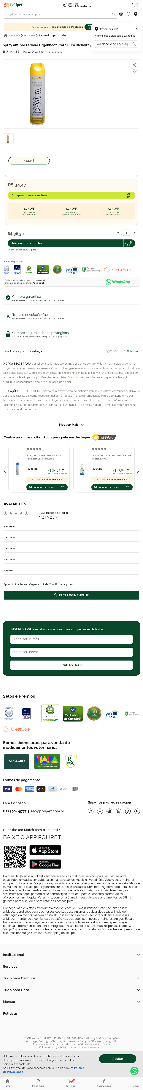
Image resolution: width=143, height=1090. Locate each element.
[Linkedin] (137, 811)
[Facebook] (100, 811)
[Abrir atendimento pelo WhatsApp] (134, 1071)
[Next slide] (138, 471)
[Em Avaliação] (17, 269)
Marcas (9, 1002)
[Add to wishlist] (134, 71)
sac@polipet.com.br (47, 811)
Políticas (10, 1013)
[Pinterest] (109, 811)
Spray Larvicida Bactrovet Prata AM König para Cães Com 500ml (43, 457)
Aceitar (117, 1059)
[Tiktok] (128, 811)
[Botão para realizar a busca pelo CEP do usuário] (134, 44)
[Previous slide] (5, 471)
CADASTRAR (71, 665)
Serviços (10, 966)
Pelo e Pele (29, 35)
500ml (29, 161)
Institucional (13, 955)
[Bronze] (30, 713)
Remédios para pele (52, 35)
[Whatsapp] (118, 811)
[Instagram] (90, 811)
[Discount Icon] (121, 14)
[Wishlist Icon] (128, 14)
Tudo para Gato (16, 990)
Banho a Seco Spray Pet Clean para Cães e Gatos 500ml (111, 457)
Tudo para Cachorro (19, 978)
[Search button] (114, 14)
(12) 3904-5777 (14, 811)
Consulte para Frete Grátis (49, 479)
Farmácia (15, 35)
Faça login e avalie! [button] (74, 595)
